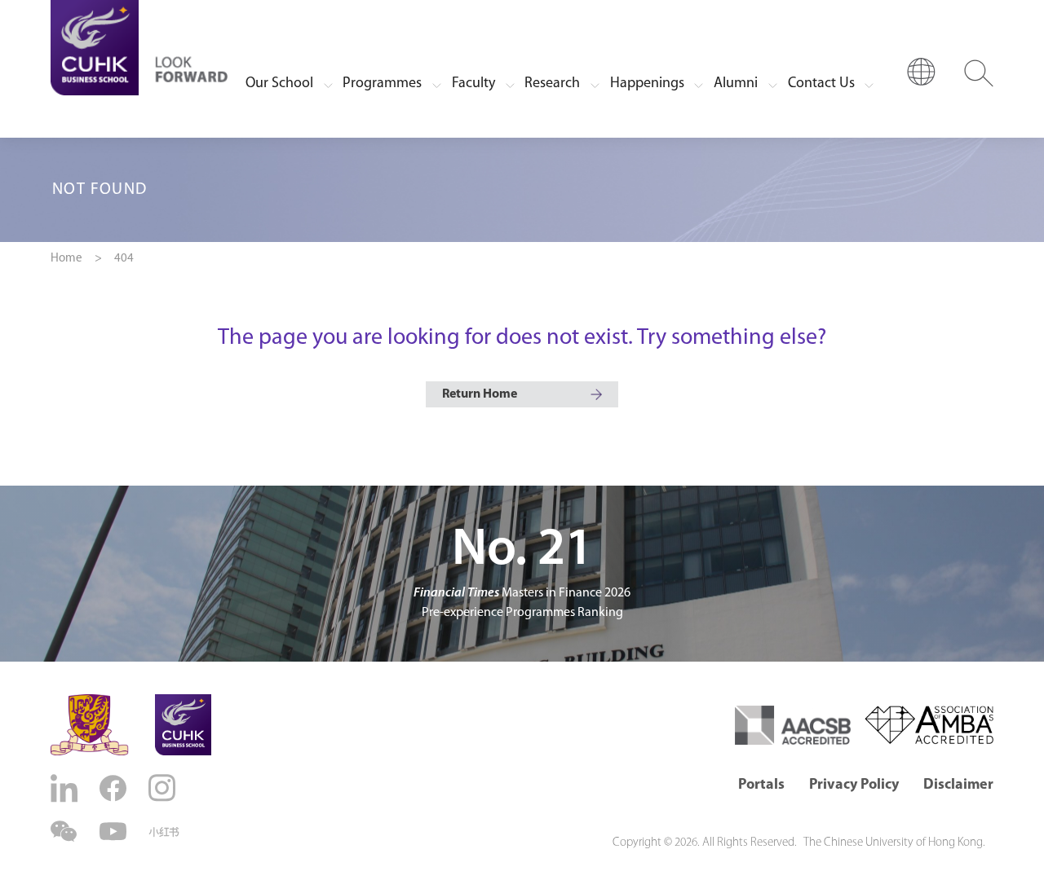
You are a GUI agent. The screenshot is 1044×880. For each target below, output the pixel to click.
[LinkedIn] (66, 788)
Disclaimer (958, 785)
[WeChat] (66, 832)
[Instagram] (163, 788)
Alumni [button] (736, 84)
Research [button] (552, 84)
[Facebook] (115, 788)
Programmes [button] (382, 84)
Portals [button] (761, 785)
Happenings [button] (647, 84)
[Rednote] (163, 832)
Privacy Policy (854, 785)
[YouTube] (115, 831)
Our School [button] (279, 84)
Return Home (479, 394)
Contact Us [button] (821, 84)
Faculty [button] (473, 84)
